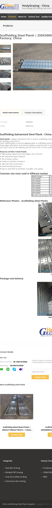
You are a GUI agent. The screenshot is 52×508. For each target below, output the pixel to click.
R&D (45, 476)
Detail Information (11, 112)
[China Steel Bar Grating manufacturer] (9, 6)
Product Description (33, 112)
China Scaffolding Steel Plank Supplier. (19, 504)
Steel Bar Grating (12, 468)
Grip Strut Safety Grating (16, 476)
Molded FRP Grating (14, 472)
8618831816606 (16, 365)
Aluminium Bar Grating (15, 481)
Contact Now (40, 377)
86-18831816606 (20, 362)
